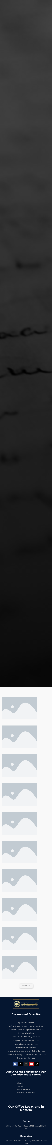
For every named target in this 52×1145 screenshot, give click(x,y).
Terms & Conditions (26, 1092)
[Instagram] (26, 1064)
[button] (26, 986)
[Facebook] (15, 1064)
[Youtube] (31, 1064)
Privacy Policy (23, 1089)
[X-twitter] (20, 1064)
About (20, 1083)
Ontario (20, 1086)
